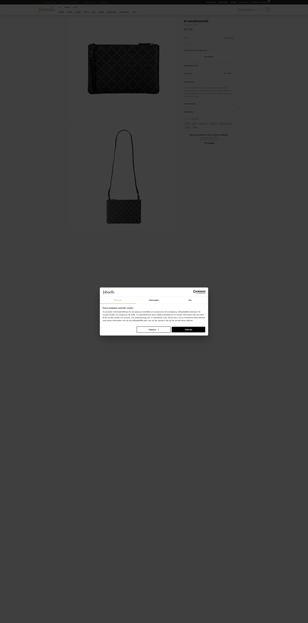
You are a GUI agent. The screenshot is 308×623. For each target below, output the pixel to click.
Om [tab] (190, 300)
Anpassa (152, 330)
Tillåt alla (188, 330)
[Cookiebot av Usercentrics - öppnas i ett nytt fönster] (194, 292)
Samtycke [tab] (118, 300)
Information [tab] (154, 300)
